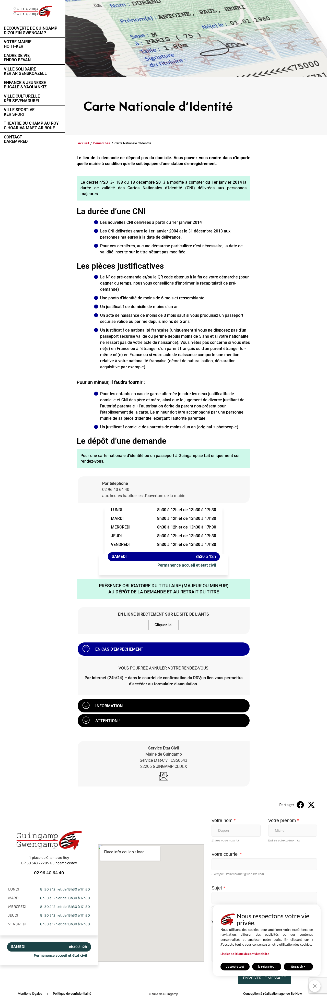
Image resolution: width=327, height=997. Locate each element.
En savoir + (298, 966)
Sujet (218, 887)
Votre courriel (227, 854)
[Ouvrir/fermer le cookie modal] (315, 986)
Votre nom (224, 820)
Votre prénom (283, 820)
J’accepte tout (235, 966)
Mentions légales (30, 993)
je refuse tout (266, 966)
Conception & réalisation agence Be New (272, 993)
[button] (164, 649)
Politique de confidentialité (72, 993)
